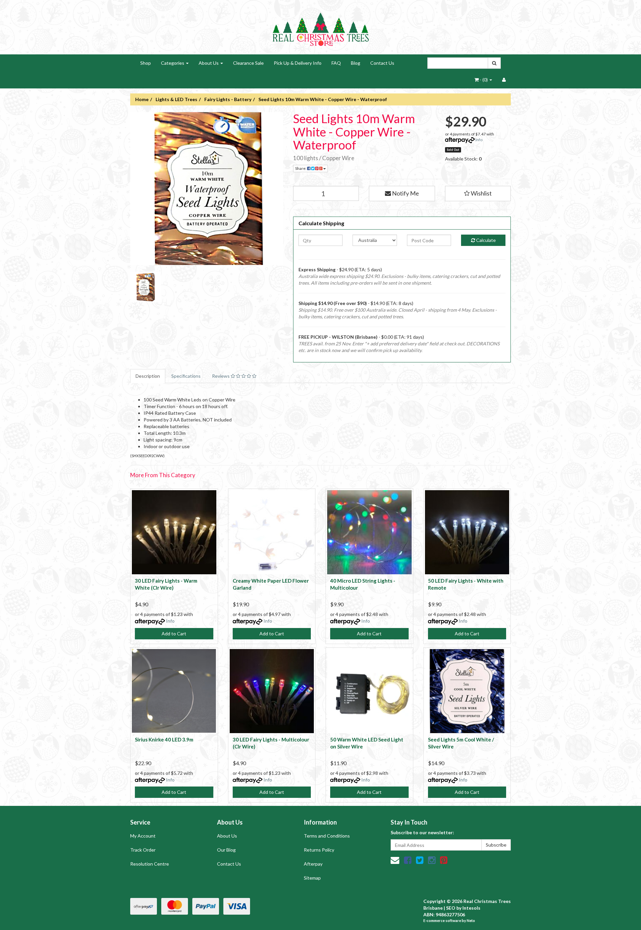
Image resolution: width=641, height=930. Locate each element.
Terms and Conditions (327, 836)
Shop (145, 63)
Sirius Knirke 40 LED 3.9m (164, 739)
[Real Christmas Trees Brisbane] (320, 26)
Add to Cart (174, 633)
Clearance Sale (248, 63)
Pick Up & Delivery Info (298, 63)
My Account (143, 836)
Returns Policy (319, 850)
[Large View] (145, 287)
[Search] (494, 63)
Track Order (143, 850)
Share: (301, 168)
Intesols (471, 908)
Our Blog (226, 850)
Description (148, 376)
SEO (450, 908)
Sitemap (312, 878)
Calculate (485, 240)
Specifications (186, 376)
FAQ (336, 63)
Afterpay (313, 864)
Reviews (221, 376)
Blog (355, 63)
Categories (173, 63)
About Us (209, 63)
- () (484, 79)
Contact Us (382, 63)
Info (478, 139)
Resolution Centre (149, 864)
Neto (471, 920)
